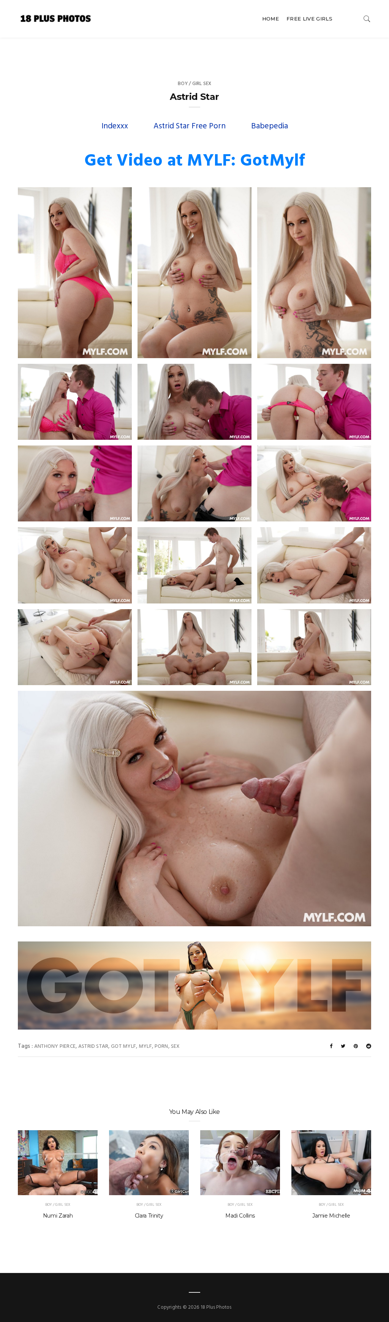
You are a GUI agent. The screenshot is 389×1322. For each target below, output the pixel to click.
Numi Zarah (58, 1215)
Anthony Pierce (55, 1046)
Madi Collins (240, 1215)
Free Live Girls (309, 19)
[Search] (367, 18)
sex (175, 1046)
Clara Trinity (149, 1215)
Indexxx (114, 126)
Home (270, 19)
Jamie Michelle (331, 1215)
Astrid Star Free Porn (189, 126)
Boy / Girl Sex (195, 84)
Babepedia (269, 126)
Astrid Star (93, 1046)
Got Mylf (123, 1046)
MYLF (145, 1046)
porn (161, 1046)
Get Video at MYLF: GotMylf (194, 161)
